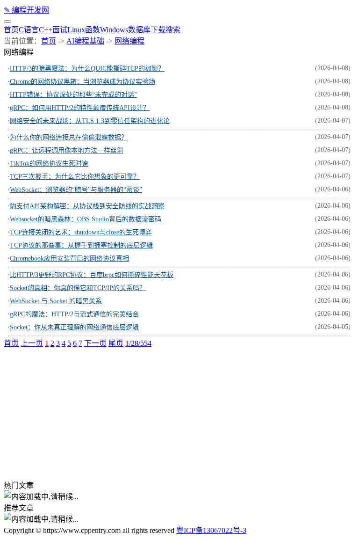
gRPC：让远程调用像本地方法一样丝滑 (66, 150)
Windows (114, 30)
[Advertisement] (179, 413)
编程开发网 (26, 10)
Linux (76, 30)
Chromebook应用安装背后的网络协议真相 (69, 258)
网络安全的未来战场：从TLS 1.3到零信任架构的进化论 (90, 120)
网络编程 (129, 41)
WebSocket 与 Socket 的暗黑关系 (56, 301)
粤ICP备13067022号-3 (211, 530)
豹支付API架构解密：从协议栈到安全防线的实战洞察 (87, 206)
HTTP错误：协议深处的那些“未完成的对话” (73, 94)
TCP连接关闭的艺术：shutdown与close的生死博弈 (81, 232)
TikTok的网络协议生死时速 (49, 163)
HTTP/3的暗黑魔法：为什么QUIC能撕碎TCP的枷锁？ (87, 68)
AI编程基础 (85, 41)
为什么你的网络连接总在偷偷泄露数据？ (69, 137)
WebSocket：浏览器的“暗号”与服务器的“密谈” (76, 189)
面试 (59, 30)
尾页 (115, 343)
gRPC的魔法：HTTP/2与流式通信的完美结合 (74, 314)
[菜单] (7, 21)
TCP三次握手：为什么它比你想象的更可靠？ (75, 176)
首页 (11, 30)
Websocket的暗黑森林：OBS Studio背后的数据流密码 (85, 219)
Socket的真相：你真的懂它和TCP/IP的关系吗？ (78, 287)
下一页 (95, 343)
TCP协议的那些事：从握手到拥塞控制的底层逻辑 (81, 245)
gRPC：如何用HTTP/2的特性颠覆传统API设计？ (80, 107)
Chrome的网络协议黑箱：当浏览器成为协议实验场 (82, 81)
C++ (45, 30)
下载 (158, 30)
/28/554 (138, 343)
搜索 (172, 30)
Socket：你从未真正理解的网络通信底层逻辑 (74, 327)
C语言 (29, 30)
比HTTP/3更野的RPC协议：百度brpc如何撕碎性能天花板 (91, 274)
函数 (92, 30)
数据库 (139, 30)
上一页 (32, 343)
